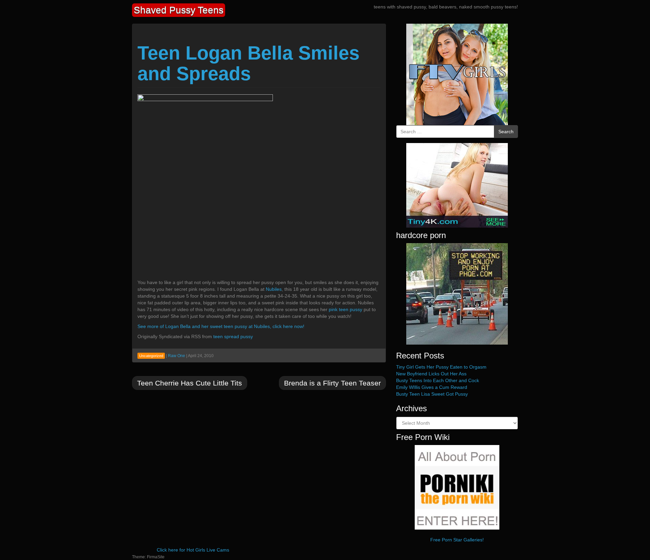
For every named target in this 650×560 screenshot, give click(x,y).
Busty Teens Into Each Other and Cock (437, 380)
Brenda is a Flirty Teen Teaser (332, 383)
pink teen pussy (345, 309)
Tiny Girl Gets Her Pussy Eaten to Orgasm (441, 367)
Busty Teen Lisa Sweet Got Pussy (432, 394)
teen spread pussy (233, 336)
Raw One (176, 355)
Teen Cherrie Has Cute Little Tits (189, 383)
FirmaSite (156, 557)
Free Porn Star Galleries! (457, 539)
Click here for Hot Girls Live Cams (193, 550)
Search (506, 131)
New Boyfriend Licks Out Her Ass (431, 373)
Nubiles (274, 289)
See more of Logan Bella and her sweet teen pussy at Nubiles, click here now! (220, 326)
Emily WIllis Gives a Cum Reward (431, 387)
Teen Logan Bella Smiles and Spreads (248, 63)
